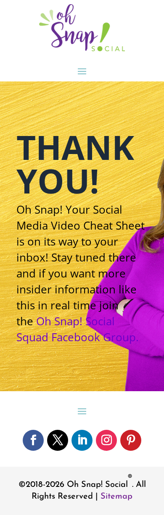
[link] (82, 48)
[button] (82, 71)
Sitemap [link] (116, 496)
